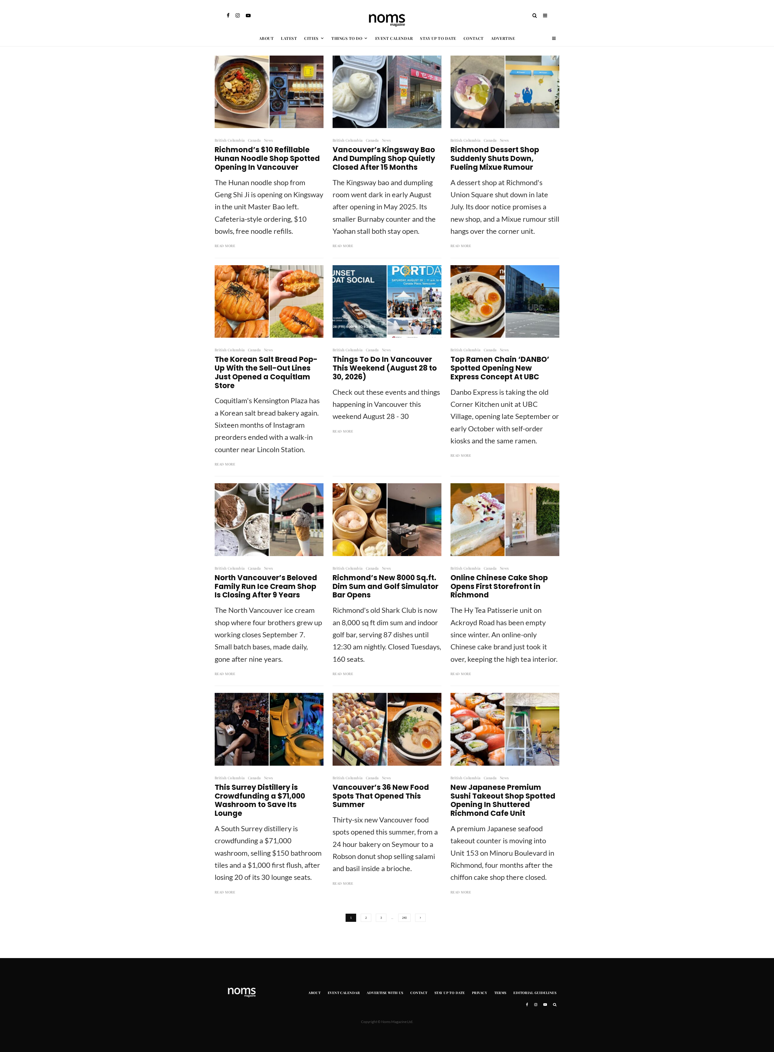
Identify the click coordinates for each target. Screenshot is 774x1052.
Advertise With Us (385, 992)
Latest (289, 38)
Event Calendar (394, 38)
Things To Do (346, 38)
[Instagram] (238, 15)
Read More (225, 245)
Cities (311, 38)
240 (404, 917)
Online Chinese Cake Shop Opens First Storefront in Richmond (499, 587)
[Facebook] (228, 15)
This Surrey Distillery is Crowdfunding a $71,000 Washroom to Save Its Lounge (260, 800)
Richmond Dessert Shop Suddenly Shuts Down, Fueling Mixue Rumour (494, 159)
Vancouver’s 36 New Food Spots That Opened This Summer (381, 796)
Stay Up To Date (438, 38)
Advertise (503, 38)
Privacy (479, 992)
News (268, 140)
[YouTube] (248, 15)
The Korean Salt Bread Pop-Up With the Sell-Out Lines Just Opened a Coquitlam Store (266, 372)
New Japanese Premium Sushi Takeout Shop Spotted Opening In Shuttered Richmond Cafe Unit (502, 800)
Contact (473, 38)
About (266, 38)
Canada (254, 140)
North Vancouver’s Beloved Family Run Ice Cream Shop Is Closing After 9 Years (266, 587)
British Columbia (230, 140)
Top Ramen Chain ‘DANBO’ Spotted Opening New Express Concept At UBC (499, 368)
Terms (500, 992)
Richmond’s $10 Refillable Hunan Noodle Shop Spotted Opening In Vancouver (267, 159)
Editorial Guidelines (534, 992)
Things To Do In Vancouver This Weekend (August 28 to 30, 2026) (385, 368)
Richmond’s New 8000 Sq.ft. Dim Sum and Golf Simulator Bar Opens (385, 587)
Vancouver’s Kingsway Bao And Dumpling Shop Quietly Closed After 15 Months (384, 159)
